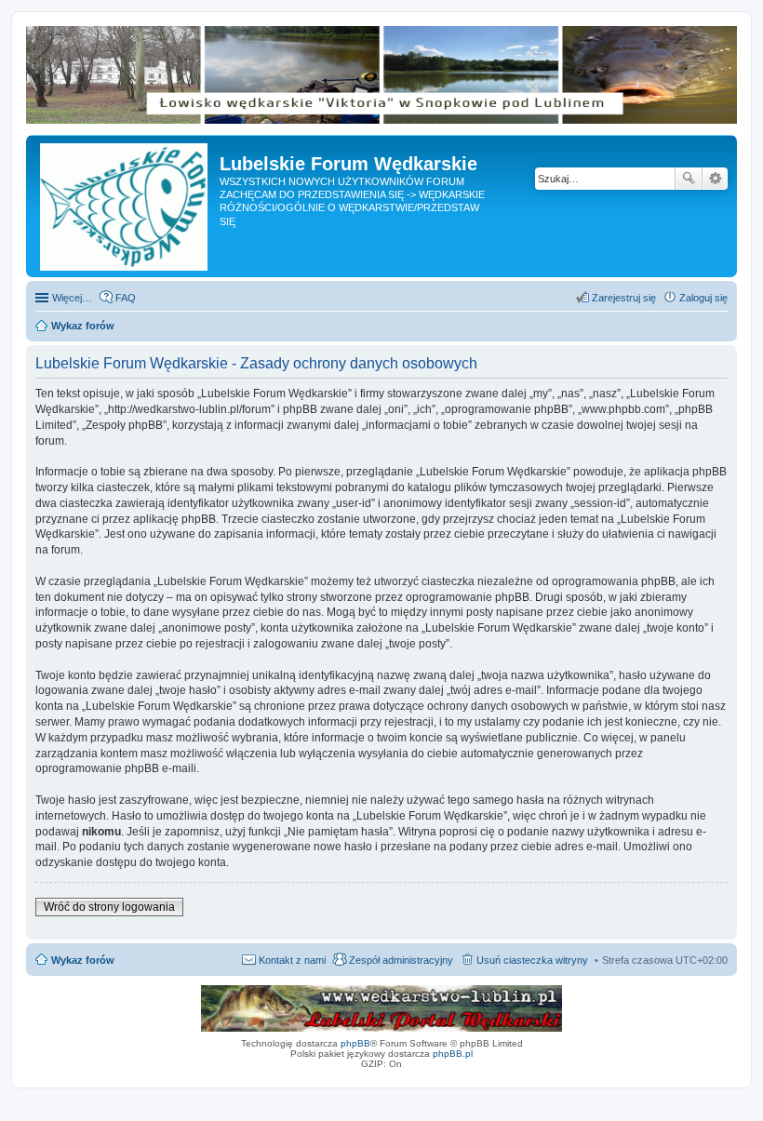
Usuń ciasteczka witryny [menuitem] (532, 960)
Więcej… (72, 297)
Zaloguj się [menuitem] (703, 297)
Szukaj (689, 178)
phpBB (355, 1043)
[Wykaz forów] (125, 206)
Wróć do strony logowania (109, 907)
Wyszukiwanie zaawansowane (715, 178)
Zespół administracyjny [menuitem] (401, 960)
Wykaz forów (82, 960)
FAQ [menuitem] (125, 297)
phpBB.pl (453, 1053)
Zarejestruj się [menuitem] (624, 297)
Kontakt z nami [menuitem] (292, 960)
